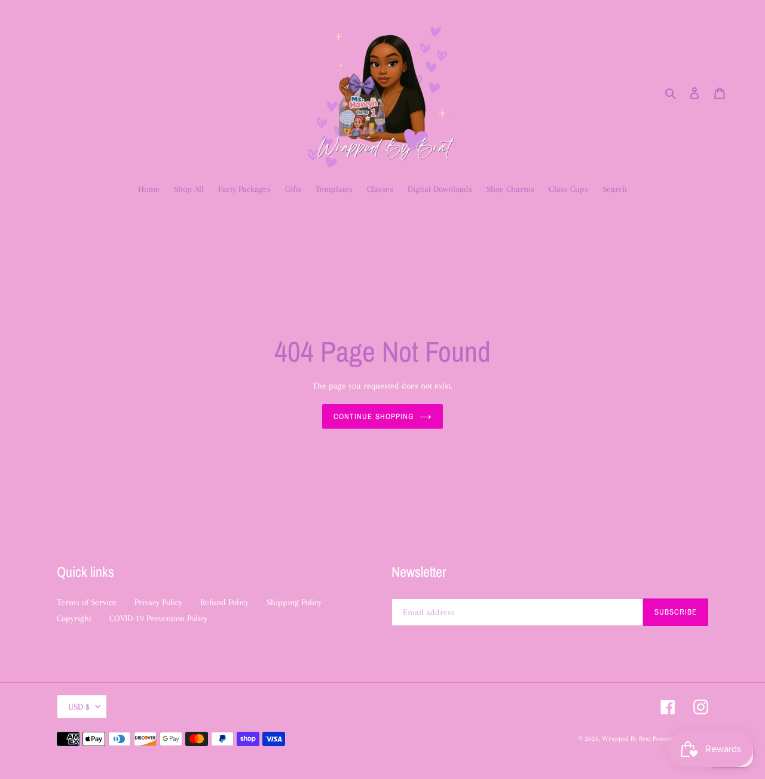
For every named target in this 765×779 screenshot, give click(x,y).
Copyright (74, 618)
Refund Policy (224, 602)
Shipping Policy (294, 602)
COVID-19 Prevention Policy (158, 618)
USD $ (79, 706)
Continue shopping (373, 416)
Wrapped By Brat (627, 739)
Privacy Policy (158, 602)
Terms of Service (87, 602)
